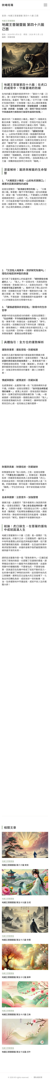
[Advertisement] (25, 701)
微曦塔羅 (7, 5)
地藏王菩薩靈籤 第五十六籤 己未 (16, 1014)
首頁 (4, 15)
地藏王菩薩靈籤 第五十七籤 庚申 (16, 977)
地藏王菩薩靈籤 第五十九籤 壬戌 (16, 902)
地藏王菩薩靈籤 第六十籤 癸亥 (15, 865)
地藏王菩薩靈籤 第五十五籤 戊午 (16, 1051)
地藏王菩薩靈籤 (8, 20)
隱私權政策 (38, 1077)
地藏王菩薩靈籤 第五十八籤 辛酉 (16, 939)
